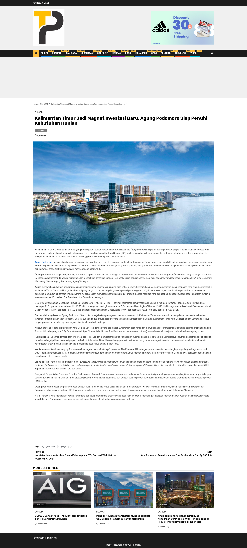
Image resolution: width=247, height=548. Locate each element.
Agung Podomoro (44, 262)
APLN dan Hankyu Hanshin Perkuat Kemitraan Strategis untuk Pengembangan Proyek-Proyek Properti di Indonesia (184, 518)
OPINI (154, 53)
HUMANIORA (141, 53)
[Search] (212, 53)
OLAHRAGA (71, 53)
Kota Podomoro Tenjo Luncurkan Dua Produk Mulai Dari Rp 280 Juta (176, 453)
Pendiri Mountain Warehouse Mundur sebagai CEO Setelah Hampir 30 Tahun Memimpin (123, 517)
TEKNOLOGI (180, 53)
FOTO (128, 53)
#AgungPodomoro (48, 446)
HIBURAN (116, 53)
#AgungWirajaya (65, 446)
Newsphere (120, 544)
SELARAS (166, 53)
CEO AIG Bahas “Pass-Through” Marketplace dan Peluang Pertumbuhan (61, 517)
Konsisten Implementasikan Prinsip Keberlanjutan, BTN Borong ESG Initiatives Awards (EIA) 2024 (75, 455)
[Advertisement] (123, 78)
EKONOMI (56, 53)
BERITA (44, 53)
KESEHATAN (87, 53)
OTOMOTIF (102, 53)
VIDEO (193, 53)
